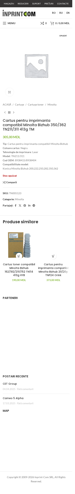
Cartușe (19, 104)
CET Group (10, 384)
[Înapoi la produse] (9, 112)
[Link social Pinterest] (24, 205)
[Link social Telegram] (33, 205)
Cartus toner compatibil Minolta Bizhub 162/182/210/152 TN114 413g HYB (19, 270)
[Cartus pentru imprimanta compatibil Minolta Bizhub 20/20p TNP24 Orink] (53, 245)
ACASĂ (7, 104)
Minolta (52, 104)
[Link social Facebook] (15, 205)
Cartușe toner (36, 104)
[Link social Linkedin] (29, 205)
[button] (19, 256)
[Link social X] (20, 205)
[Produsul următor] (13, 112)
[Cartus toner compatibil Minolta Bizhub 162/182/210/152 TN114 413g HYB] (19, 245)
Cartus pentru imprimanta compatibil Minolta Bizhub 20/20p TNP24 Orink (53, 270)
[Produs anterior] (5, 112)
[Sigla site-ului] (19, 12)
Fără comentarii (25, 389)
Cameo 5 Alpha (13, 398)
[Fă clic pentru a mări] (9, 92)
